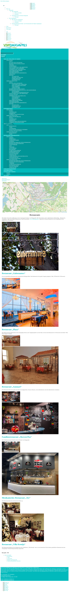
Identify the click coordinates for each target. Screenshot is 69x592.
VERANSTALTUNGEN (10, 169)
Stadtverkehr (13, 144)
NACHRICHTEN (8, 170)
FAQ (7, 26)
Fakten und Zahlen (18, 12)
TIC (7, 31)
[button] (10, 8)
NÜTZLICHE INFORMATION (11, 135)
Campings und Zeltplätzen (16, 122)
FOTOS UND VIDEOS (9, 171)
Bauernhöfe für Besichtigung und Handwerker (22, 90)
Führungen (16, 16)
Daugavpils (11, 10)
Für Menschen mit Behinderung (18, 72)
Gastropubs (9, 558)
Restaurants (9, 556)
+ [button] (4, 184)
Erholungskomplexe (15, 116)
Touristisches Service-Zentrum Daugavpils (20, 15)
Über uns (8, 8)
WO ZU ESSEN (8, 123)
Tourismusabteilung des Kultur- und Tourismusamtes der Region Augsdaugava (27, 23)
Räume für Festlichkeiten (16, 161)
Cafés (10, 134)
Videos (8, 174)
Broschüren (8, 27)
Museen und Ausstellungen (17, 63)
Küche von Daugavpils (12, 559)
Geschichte (16, 14)
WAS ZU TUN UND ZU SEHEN (12, 59)
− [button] (4, 186)
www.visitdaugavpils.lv (34, 219)
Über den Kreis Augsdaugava (17, 19)
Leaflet (59, 211)
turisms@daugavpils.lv (6, 575)
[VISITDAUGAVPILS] (15, 47)
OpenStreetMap (64, 211)
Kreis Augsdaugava (12, 18)
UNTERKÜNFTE (8, 108)
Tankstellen (12, 167)
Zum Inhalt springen (5, 1)
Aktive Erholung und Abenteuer (18, 93)
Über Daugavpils (15, 11)
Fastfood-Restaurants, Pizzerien (13, 560)
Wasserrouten (16, 107)
